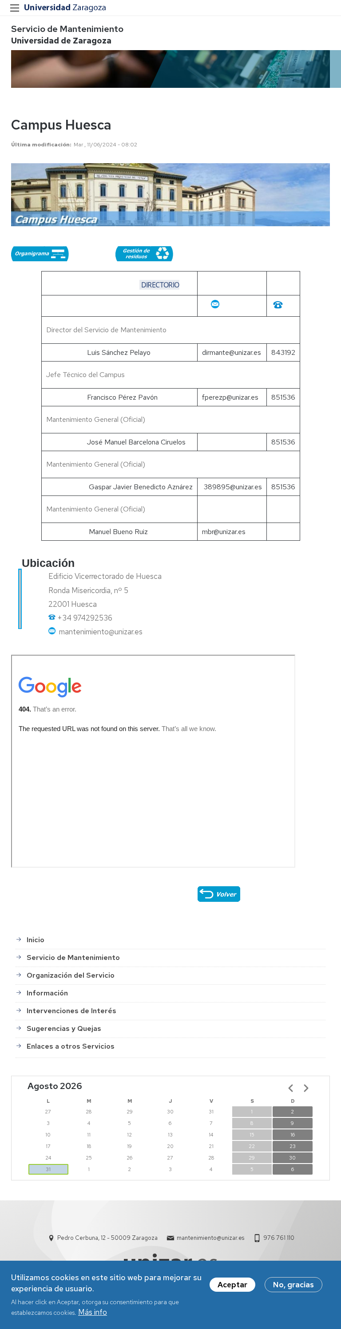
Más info (92, 1312)
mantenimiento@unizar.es (210, 1238)
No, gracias (293, 1285)
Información (47, 993)
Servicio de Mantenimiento (67, 29)
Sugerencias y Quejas (64, 1028)
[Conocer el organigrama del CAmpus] (40, 256)
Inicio (35, 939)
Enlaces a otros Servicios (71, 1046)
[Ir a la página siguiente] (305, 1088)
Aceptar (232, 1285)
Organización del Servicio (71, 975)
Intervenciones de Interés (71, 1010)
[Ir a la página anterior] (290, 1088)
